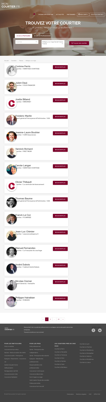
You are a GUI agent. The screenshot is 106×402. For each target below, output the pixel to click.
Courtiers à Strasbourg (86, 350)
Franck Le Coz (23, 215)
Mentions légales (81, 394)
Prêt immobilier (9, 346)
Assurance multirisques (37, 371)
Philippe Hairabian (25, 297)
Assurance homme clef (37, 386)
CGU (90, 394)
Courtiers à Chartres (86, 347)
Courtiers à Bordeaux (61, 367)
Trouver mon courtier (80, 43)
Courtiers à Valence (86, 356)
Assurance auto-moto (11, 374)
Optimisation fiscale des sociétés (39, 380)
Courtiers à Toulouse (61, 355)
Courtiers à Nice (59, 358)
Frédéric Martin (23, 116)
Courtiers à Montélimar (87, 359)
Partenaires (71, 14)
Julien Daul (21, 82)
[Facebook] (93, 330)
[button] (60, 67)
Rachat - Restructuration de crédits (15, 352)
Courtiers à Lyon (84, 344)
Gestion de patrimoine (11, 365)
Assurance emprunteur (11, 349)
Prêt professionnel (35, 346)
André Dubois (22, 264)
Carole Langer (23, 165)
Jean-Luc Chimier (24, 231)
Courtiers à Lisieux (85, 362)
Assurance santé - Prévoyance (13, 355)
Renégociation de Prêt (11, 371)
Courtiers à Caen (59, 364)
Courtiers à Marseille (61, 352)
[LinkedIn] (100, 330)
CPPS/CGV (97, 394)
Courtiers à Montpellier (87, 353)
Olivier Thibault (23, 182)
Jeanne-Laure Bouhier (27, 132)
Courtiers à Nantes (60, 361)
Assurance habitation (10, 377)
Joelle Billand (22, 99)
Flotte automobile (35, 383)
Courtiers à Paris (59, 349)
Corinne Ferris (22, 66)
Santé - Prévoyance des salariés (39, 355)
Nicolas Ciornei (23, 281)
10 (59, 319)
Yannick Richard (24, 149)
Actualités (60, 14)
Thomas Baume (24, 198)
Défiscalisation (8, 368)
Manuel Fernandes (25, 248)
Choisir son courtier (45, 14)
